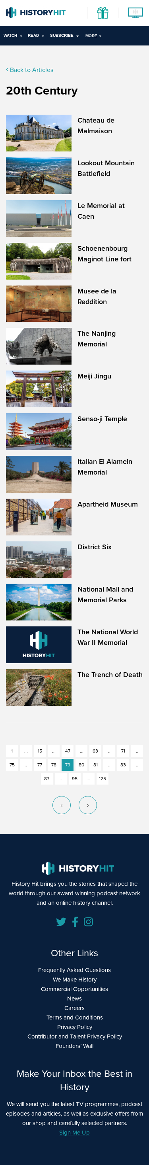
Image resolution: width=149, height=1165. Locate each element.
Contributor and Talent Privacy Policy (74, 1036)
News (74, 998)
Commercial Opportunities (74, 989)
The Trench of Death (110, 674)
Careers (74, 1008)
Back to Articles (30, 69)
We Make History (75, 979)
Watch (10, 35)
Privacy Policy (74, 1027)
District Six (94, 547)
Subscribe (62, 35)
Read (33, 35)
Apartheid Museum (107, 504)
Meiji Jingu (94, 376)
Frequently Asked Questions (74, 970)
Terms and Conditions (74, 1017)
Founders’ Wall (74, 1046)
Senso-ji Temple (102, 419)
